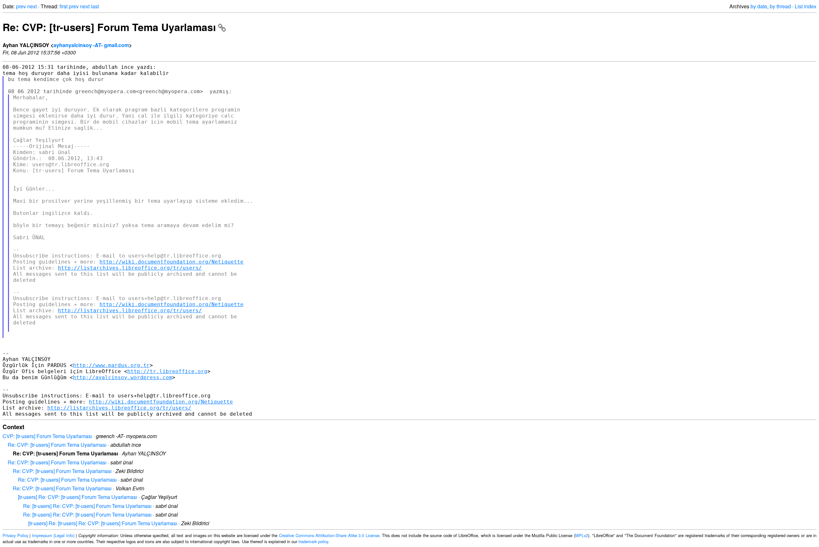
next (32, 6)
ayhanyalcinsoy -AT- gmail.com (91, 45)
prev (21, 6)
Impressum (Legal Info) (53, 535)
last (95, 6)
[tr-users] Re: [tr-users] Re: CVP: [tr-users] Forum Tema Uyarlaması (102, 523)
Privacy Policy (15, 535)
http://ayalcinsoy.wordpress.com (122, 377)
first (64, 6)
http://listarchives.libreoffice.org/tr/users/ (130, 268)
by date (759, 6)
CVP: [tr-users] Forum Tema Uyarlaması (47, 436)
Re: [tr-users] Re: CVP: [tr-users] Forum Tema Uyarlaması (87, 506)
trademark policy (313, 541)
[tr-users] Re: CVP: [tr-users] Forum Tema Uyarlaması (77, 497)
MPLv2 (581, 535)
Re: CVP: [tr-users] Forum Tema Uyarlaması (109, 27)
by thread (780, 6)
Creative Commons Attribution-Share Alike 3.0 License (329, 535)
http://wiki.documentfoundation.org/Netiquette (171, 262)
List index (805, 6)
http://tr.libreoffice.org (167, 371)
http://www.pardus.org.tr (111, 365)
